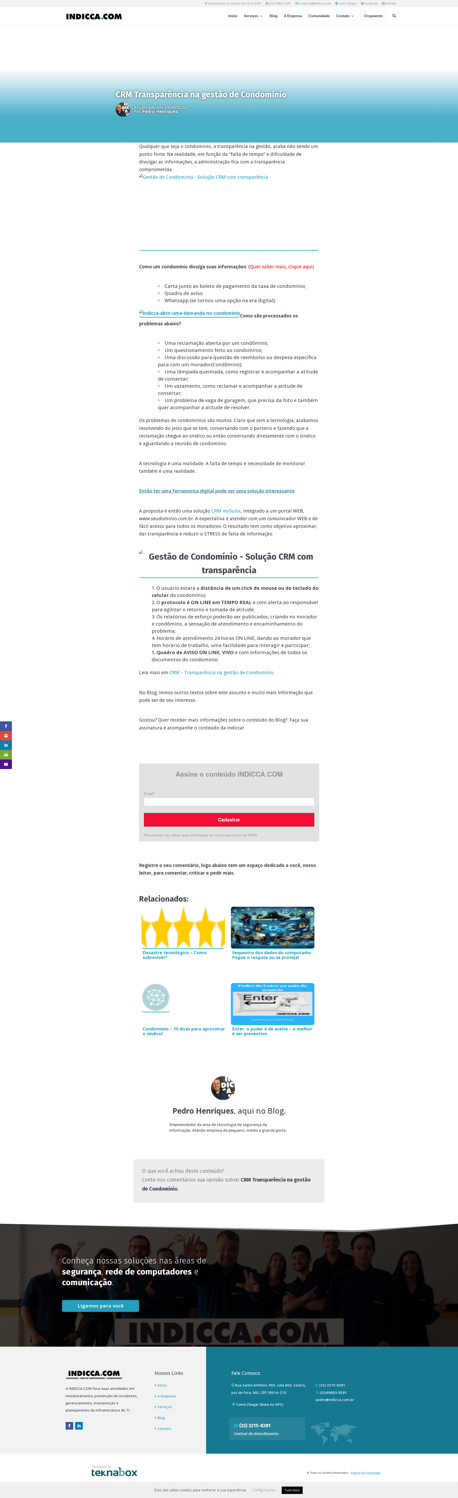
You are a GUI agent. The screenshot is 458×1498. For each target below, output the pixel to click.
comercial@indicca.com (315, 3)
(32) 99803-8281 (279, 3)
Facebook (371, 3)
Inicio (232, 16)
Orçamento (373, 16)
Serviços (251, 16)
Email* (149, 794)
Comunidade (319, 16)
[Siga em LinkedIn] (79, 1426)
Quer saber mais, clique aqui (281, 267)
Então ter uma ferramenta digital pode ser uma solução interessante (217, 491)
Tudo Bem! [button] (292, 1490)
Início (161, 1385)
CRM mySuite (226, 511)
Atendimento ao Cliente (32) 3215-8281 (234, 3)
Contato (342, 16)
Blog (273, 16)
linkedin (390, 3)
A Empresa (293, 16)
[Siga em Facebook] (69, 1426)
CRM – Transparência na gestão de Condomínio (221, 672)
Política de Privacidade (365, 1472)
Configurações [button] (264, 1490)
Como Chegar (347, 3)
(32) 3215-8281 (255, 1425)
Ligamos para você (101, 1306)
